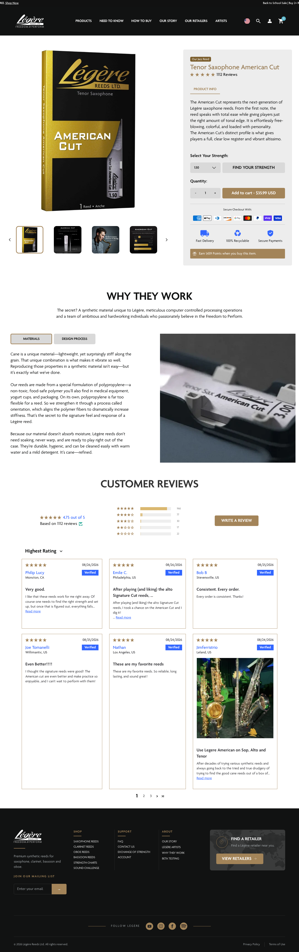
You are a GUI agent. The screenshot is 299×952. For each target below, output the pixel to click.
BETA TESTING (170, 858)
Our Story (168, 21)
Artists (221, 21)
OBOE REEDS (82, 852)
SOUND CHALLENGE (86, 868)
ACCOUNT (124, 857)
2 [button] (144, 796)
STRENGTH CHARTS (85, 863)
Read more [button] (33, 611)
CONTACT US (126, 847)
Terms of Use (277, 944)
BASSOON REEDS (84, 857)
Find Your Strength (254, 168)
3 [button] (151, 796)
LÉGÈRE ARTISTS (171, 847)
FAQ (120, 841)
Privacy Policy (251, 944)
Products (84, 21)
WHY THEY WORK (173, 853)
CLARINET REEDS (84, 847)
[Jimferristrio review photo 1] (235, 698)
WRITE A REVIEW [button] (236, 521)
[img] (35, 565)
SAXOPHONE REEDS (86, 841)
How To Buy (141, 21)
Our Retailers (196, 21)
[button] (247, 21)
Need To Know (111, 21)
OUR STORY (169, 841)
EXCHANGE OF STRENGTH (134, 852)
